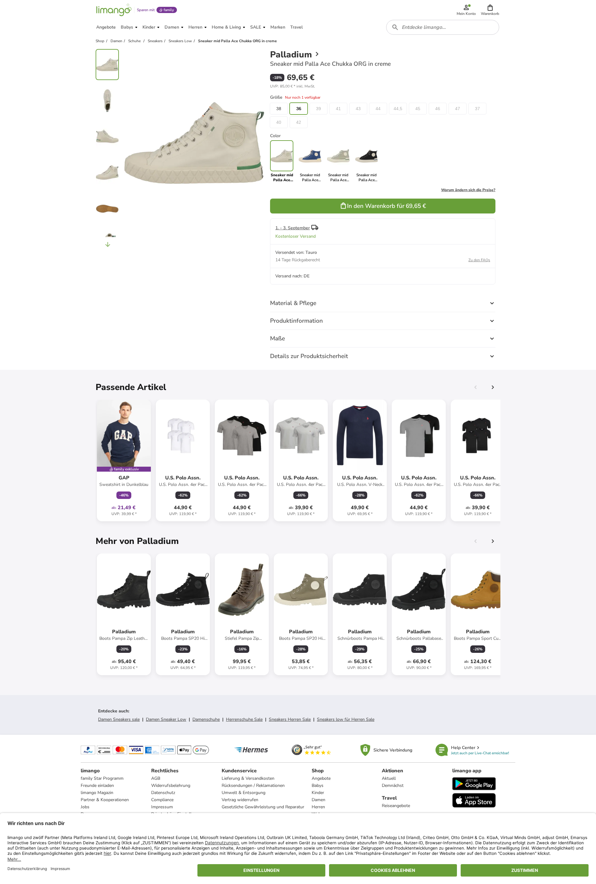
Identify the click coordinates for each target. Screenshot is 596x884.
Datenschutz (163, 793)
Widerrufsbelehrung (170, 785)
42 (298, 122)
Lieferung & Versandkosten (248, 778)
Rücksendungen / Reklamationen (253, 785)
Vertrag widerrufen (240, 800)
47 (457, 108)
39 (318, 108)
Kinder (318, 793)
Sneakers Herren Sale (290, 719)
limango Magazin (97, 793)
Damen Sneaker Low (166, 719)
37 (477, 108)
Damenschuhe (206, 719)
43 (358, 108)
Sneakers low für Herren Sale (345, 719)
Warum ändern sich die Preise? (468, 189)
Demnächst (393, 785)
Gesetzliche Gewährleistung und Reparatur (263, 807)
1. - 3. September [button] (292, 228)
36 (298, 108)
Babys (317, 785)
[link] (310, 161)
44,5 (398, 108)
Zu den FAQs (479, 260)
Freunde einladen (97, 785)
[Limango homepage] (114, 9)
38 (278, 108)
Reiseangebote (396, 806)
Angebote (321, 778)
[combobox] (442, 27)
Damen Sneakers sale (119, 719)
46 (437, 108)
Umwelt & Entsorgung (243, 793)
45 (417, 108)
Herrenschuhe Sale (244, 719)
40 (278, 122)
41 (338, 108)
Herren (318, 807)
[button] (490, 9)
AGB (155, 778)
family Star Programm (102, 778)
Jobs (85, 807)
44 (378, 108)
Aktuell (389, 778)
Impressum (162, 807)
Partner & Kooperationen (105, 800)
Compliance (162, 800)
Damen (318, 800)
